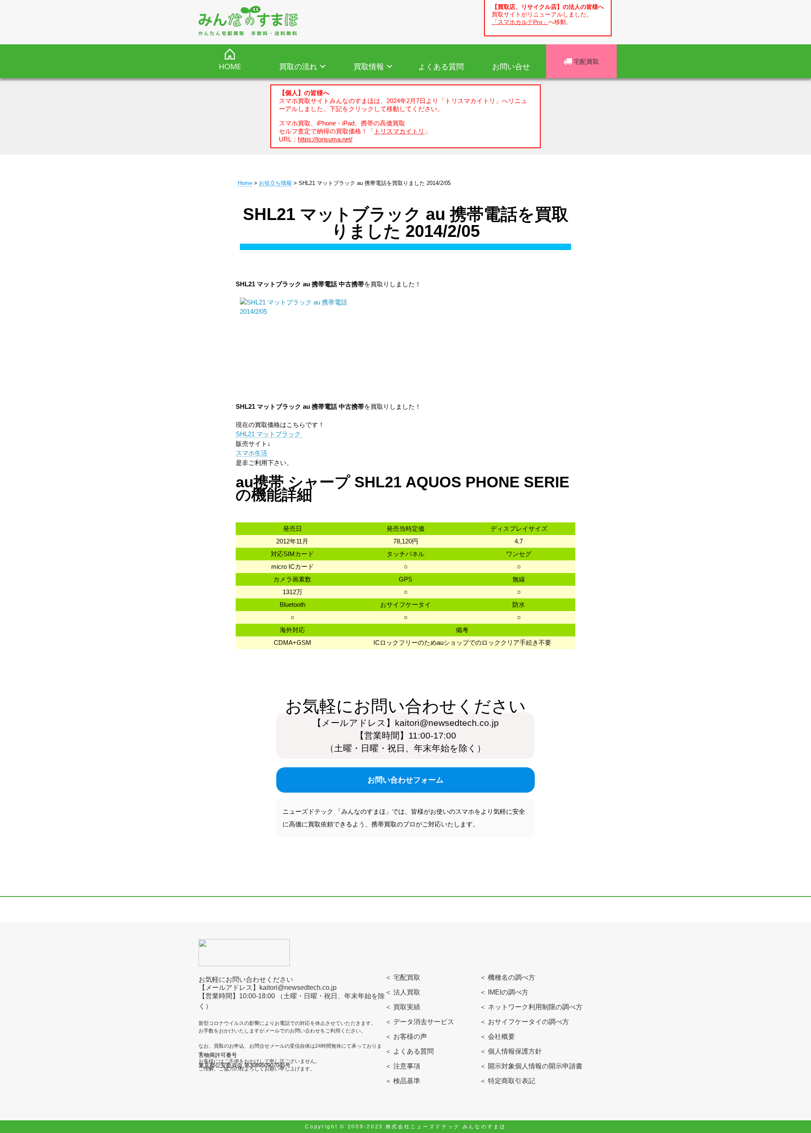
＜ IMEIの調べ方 (503, 992)
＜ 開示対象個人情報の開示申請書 (530, 1066)
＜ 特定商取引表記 (507, 1080)
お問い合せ (511, 66)
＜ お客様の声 (406, 1036)
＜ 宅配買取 (402, 977)
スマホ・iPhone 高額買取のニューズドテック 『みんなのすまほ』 (248, 20)
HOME (230, 66)
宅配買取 (585, 61)
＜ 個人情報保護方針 (510, 1051)
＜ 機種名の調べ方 (507, 977)
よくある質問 (441, 66)
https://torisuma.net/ (325, 139)
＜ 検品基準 (402, 1080)
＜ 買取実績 (402, 1007)
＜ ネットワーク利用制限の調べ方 (530, 1007)
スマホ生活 (251, 452)
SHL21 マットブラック (269, 433)
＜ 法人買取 (402, 992)
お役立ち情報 (275, 183)
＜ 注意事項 (402, 1066)
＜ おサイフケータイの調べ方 (524, 1021)
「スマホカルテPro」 (520, 22)
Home (245, 183)
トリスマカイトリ (399, 131)
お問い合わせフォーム (405, 780)
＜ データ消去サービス (419, 1021)
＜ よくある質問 (409, 1051)
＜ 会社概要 (497, 1036)
